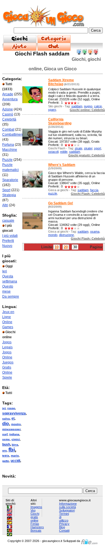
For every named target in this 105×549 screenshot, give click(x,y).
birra (15, 444)
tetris (5, 455)
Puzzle (7, 160)
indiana (14, 434)
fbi (11, 450)
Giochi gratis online (35, 517)
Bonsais (36, 530)
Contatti (64, 530)
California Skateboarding (59, 121)
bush (6, 444)
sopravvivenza (14, 413)
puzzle (52, 193)
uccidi (15, 461)
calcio (98, 106)
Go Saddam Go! (60, 203)
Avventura (10, 99)
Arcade (7, 94)
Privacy (64, 523)
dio (5, 423)
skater (88, 148)
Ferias (35, 523)
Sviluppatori (67, 510)
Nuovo (7, 246)
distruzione (66, 235)
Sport (6, 190)
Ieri (4, 271)
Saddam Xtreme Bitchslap (61, 82)
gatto (5, 460)
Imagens (36, 507)
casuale (8, 221)
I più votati (10, 236)
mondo (52, 235)
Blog (62, 527)
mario (15, 455)
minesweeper (11, 429)
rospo (11, 408)
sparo (52, 109)
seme (6, 439)
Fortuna (8, 145)
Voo (33, 510)
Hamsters (37, 527)
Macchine (9, 150)
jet (4, 408)
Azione (7, 109)
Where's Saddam (61, 165)
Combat (8, 129)
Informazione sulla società (68, 505)
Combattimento (13, 134)
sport (97, 148)
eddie (63, 151)
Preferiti (8, 241)
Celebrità (9, 119)
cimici (15, 439)
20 (66, 247)
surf (5, 434)
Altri (5, 205)
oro (4, 450)
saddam (76, 106)
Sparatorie (10, 180)
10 (57, 247)
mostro (16, 424)
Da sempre (10, 296)
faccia (94, 190)
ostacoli (53, 151)
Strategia (9, 195)
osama (94, 231)
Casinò (7, 114)
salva (6, 418)
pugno (88, 106)
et (13, 418)
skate (78, 148)
